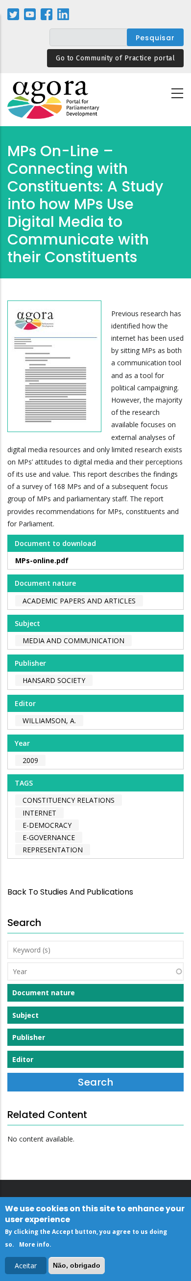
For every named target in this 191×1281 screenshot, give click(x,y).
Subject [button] (25, 1015)
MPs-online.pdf (42, 560)
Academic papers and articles (79, 600)
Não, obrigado (76, 1265)
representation (53, 849)
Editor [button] (22, 1059)
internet (39, 813)
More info (34, 1244)
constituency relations (69, 800)
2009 (30, 760)
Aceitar (26, 1265)
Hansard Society (54, 680)
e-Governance (49, 837)
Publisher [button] (28, 1037)
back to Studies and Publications (70, 892)
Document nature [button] (43, 992)
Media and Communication (73, 640)
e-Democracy (47, 825)
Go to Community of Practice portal (115, 58)
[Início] (53, 100)
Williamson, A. (49, 720)
